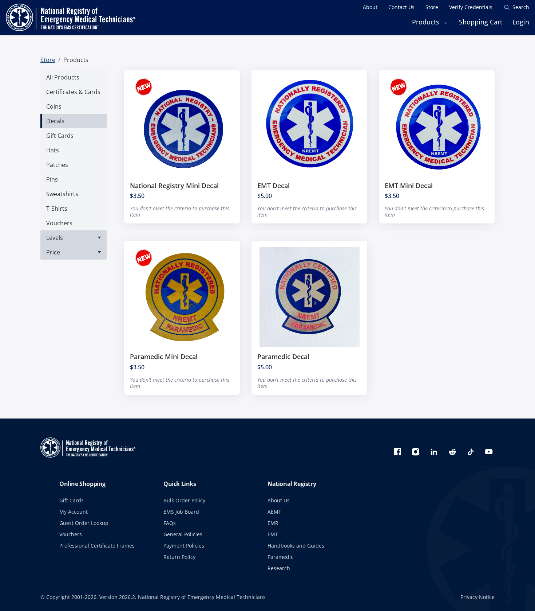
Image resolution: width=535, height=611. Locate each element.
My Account (73, 511)
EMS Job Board (181, 511)
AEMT (274, 511)
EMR (273, 522)
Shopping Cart (480, 21)
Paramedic (280, 556)
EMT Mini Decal (409, 185)
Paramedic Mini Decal (164, 356)
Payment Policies (183, 545)
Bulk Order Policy (184, 500)
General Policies (182, 534)
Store (47, 60)
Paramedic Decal (283, 356)
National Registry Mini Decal (174, 185)
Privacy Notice (477, 597)
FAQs (169, 522)
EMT (273, 534)
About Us (279, 500)
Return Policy (179, 556)
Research (279, 568)
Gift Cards (71, 500)
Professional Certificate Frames (97, 545)
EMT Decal (273, 185)
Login (520, 21)
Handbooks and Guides (296, 545)
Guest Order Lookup (83, 522)
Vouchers (70, 534)
